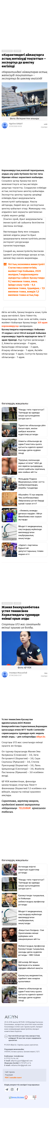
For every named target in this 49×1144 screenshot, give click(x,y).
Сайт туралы (10, 1072)
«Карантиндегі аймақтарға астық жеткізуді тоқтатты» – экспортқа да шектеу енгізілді (24, 60)
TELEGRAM (25, 808)
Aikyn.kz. (41, 736)
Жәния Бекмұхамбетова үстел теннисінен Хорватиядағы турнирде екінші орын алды (21, 612)
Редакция (9, 1075)
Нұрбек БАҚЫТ (16, 124)
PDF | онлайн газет (13, 1078)
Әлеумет (17, 51)
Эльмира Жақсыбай (18, 673)
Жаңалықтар (7, 51)
